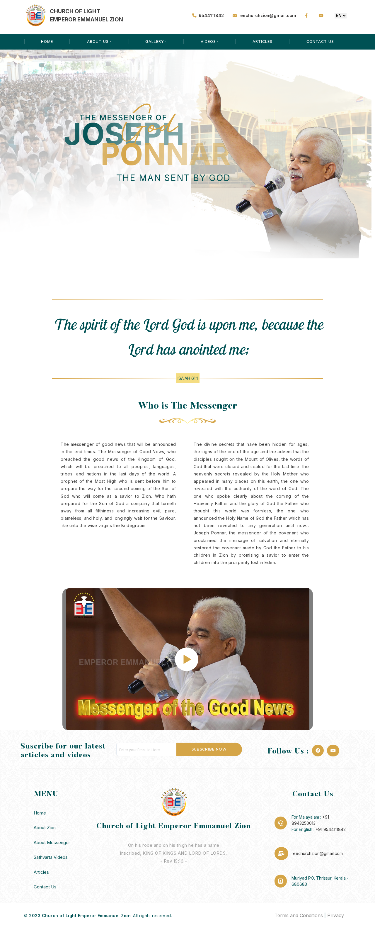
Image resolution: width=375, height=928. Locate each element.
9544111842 (211, 15)
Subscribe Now (209, 749)
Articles (262, 41)
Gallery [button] (154, 41)
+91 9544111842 (331, 829)
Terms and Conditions (299, 915)
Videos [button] (208, 41)
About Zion (45, 827)
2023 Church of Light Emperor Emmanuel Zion (80, 915)
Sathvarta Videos (51, 857)
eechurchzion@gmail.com (267, 15)
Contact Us (320, 41)
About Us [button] (98, 41)
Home (47, 41)
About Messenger (52, 842)
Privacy (335, 915)
